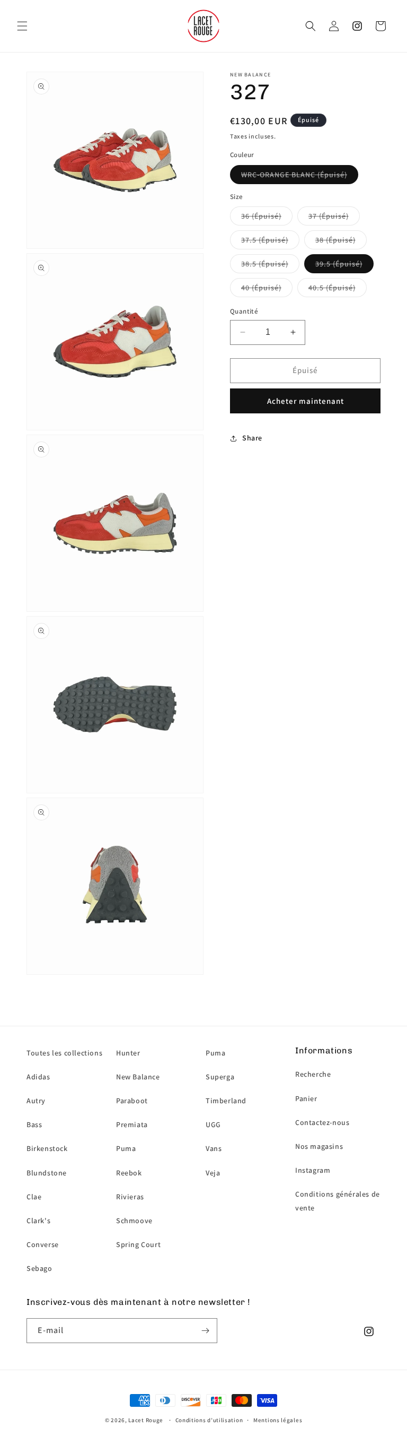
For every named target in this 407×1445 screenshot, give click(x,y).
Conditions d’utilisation (209, 1420)
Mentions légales (277, 1420)
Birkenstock (47, 1148)
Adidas (38, 1076)
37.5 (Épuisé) (264, 240)
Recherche (313, 1074)
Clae (33, 1196)
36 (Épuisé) (261, 216)
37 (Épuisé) (328, 216)
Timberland (226, 1100)
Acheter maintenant (305, 401)
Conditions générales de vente (337, 1200)
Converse (42, 1244)
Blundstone (46, 1173)
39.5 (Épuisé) (338, 264)
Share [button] (252, 438)
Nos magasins (319, 1146)
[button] (22, 26)
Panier (306, 1098)
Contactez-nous (322, 1122)
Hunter (128, 1053)
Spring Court (138, 1244)
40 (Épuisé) (261, 287)
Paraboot (132, 1100)
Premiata (132, 1124)
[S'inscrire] (205, 1330)
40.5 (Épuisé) (332, 287)
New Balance (138, 1076)
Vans (214, 1148)
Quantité (244, 311)
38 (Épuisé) (335, 240)
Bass (34, 1124)
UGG (213, 1124)
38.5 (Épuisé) (264, 264)
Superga (220, 1076)
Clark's (38, 1220)
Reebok (129, 1173)
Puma (126, 1148)
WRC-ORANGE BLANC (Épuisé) (294, 174)
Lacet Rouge (145, 1420)
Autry (36, 1100)
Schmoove (134, 1220)
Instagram (312, 1170)
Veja (213, 1173)
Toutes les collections (64, 1053)
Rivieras (130, 1196)
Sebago (39, 1268)
